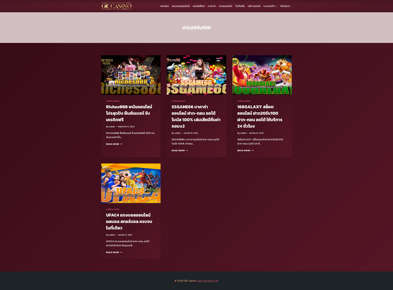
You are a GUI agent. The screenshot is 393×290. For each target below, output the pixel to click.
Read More (114, 144)
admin (112, 126)
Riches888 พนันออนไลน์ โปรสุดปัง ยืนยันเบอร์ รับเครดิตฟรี (129, 113)
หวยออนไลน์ (225, 6)
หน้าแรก (164, 6)
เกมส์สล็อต (199, 6)
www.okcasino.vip (207, 281)
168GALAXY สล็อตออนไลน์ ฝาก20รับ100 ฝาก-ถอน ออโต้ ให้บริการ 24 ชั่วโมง (259, 116)
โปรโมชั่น (240, 6)
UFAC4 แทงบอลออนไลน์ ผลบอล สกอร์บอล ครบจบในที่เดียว (129, 221)
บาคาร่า (212, 6)
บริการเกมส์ (254, 6)
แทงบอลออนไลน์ (181, 6)
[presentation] (131, 75)
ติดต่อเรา (285, 6)
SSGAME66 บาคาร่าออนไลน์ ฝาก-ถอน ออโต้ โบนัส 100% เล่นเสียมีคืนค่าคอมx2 (196, 116)
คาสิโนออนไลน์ (112, 101)
